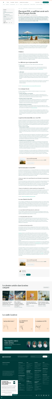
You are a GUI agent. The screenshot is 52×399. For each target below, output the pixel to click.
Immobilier (21, 4)
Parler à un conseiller (5, 364)
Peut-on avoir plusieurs (21, 381)
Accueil (4, 4)
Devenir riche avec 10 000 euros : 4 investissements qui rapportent (30, 388)
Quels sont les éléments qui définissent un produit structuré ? (38, 389)
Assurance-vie (7, 4)
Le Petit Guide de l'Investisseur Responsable (46, 376)
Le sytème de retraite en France (46, 382)
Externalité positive (45, 369)
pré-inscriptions (37, 242)
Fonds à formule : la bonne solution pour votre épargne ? (38, 384)
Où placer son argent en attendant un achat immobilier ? (38, 366)
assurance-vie (41, 69)
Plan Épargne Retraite (12, 4)
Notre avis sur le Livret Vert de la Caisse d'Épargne (29, 366)
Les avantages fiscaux (6, 14)
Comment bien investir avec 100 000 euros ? (29, 390)
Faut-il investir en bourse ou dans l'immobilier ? (38, 368)
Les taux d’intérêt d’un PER (7, 19)
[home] (3, 2)
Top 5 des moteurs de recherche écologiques (21, 385)
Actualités (47, 4)
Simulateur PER (45, 365)
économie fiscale (34, 107)
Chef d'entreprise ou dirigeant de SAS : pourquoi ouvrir (21, 379)
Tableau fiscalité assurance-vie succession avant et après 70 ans (21, 368)
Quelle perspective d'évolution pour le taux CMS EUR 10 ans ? (38, 375)
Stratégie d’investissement (39, 4)
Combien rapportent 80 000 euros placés (38, 372)
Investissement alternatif (26, 4)
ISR (18, 4)
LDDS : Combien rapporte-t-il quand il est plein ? (38, 379)
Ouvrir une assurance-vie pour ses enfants (21, 365)
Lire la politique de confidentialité (7, 392)
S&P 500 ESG (44, 370)
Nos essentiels (12, 2)
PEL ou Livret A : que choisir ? (29, 368)
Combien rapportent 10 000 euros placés (38, 377)
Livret (16, 4)
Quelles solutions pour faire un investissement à (30, 374)
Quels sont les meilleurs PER (21, 377)
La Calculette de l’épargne (46, 364)
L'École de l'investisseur (46, 377)
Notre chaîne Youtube (45, 366)
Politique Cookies (30, 395)
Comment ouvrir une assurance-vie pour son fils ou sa (21, 373)
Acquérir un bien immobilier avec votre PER (8, 16)
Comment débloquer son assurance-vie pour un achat (21, 370)
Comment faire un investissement (30, 376)
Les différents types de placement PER (8, 13)
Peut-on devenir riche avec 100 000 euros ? (29, 385)
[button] (2, 398)
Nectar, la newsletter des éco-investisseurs (46, 379)
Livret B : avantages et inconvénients (29, 364)
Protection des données (22, 395)
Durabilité (26, 395)
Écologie (44, 4)
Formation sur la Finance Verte (46, 380)
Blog (21, 8)
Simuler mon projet (4, 363)
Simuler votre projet (30, 264)
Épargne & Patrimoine (32, 4)
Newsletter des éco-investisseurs (24, 2)
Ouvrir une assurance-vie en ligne (21, 364)
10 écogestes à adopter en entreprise (21, 387)
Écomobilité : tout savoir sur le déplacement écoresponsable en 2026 (21, 390)
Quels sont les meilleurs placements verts (29, 378)
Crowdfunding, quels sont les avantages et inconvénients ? (38, 387)
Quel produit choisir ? (45, 363)
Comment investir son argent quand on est (29, 384)
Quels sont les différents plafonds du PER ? (28, 196)
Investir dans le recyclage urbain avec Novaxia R (38, 364)
